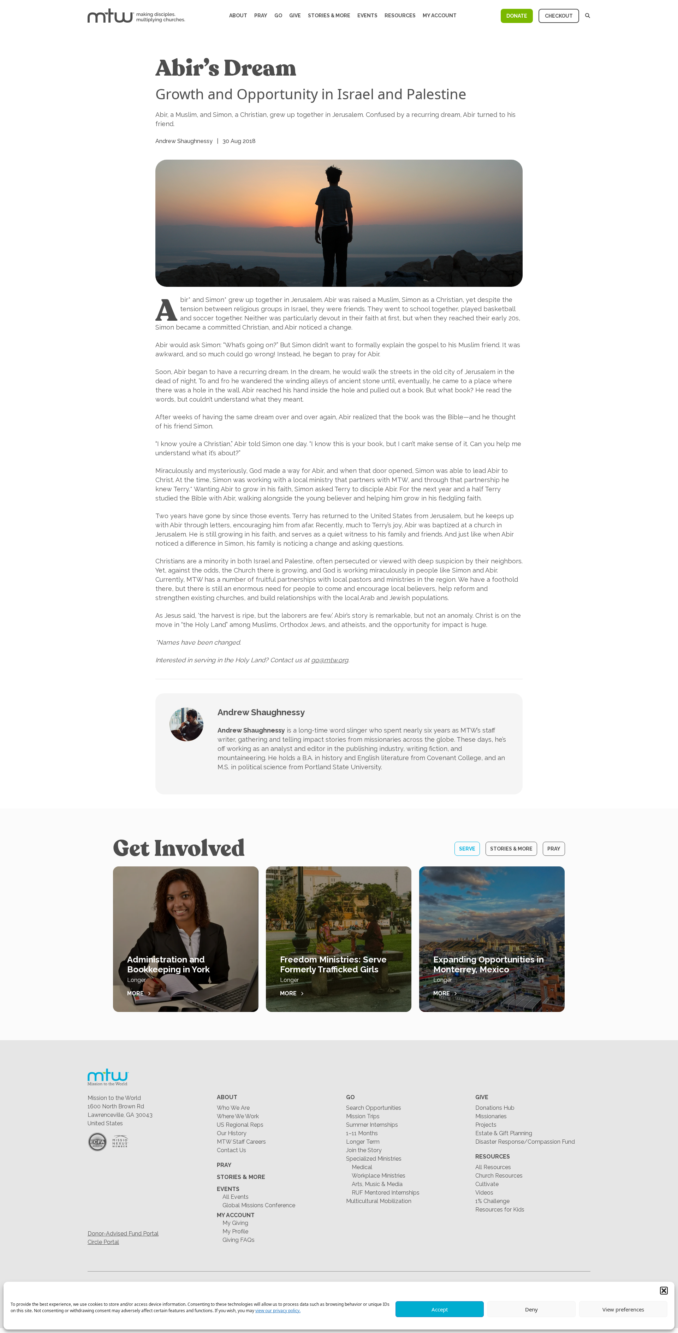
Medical (362, 1167)
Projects (485, 1124)
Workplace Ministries (378, 1175)
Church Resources (499, 1175)
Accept (440, 1309)
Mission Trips (363, 1116)
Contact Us (231, 1150)
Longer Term (363, 1141)
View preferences (623, 1309)
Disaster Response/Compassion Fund (525, 1141)
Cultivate (487, 1184)
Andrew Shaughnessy (261, 712)
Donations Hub (495, 1107)
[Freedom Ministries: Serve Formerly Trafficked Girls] (338, 939)
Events (367, 15)
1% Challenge (492, 1201)
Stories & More (329, 15)
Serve (467, 849)
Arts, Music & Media (377, 1184)
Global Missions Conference (258, 1205)
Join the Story (364, 1150)
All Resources (493, 1167)
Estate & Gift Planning (503, 1133)
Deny (531, 1309)
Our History (231, 1133)
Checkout (559, 16)
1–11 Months (362, 1133)
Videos (484, 1192)
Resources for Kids (499, 1209)
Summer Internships (372, 1124)
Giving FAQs (238, 1240)
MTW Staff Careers (241, 1141)
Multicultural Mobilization (378, 1201)
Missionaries (491, 1116)
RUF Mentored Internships (386, 1192)
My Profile (235, 1231)
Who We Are (233, 1107)
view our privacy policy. (278, 1311)
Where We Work (238, 1116)
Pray (260, 15)
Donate (516, 16)
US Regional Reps (240, 1124)
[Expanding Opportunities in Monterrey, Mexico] (492, 939)
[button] (663, 1290)
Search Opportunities (373, 1107)
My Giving (235, 1223)
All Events (235, 1196)
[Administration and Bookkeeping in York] (185, 939)
